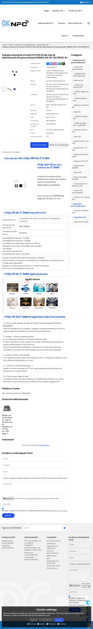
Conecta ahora (41, 145)
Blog (48, 558)
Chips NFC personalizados (25, 45)
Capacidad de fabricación (52, 547)
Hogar (46, 10)
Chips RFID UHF (42, 45)
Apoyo (64, 35)
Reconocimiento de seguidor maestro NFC (33, 549)
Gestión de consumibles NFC (31, 554)
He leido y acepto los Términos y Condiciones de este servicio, (34, 511)
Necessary (32, 624)
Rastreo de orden (53, 566)
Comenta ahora (44, 445)
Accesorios (9, 498)
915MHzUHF (26, 393)
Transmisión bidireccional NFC (31, 558)
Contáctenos (78, 35)
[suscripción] (64, 528)
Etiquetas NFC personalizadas (8, 542)
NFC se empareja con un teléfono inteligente (32, 543)
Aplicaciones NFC (45, 23)
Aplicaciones (52, 556)
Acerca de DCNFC (54, 541)
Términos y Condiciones (58, 511)
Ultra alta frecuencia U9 (11, 393)
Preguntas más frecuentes (53, 562)
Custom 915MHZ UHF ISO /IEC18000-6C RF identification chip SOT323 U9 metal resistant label (57, 74)
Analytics (42, 624)
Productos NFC (75, 10)
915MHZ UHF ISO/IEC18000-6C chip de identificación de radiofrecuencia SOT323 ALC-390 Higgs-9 (7, 424)
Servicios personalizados (52, 552)
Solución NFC (58, 10)
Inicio (5, 45)
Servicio (61, 23)
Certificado (51, 543)
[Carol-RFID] (88, 602)
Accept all (59, 620)
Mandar (8, 515)
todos (11, 45)
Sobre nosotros (75, 23)
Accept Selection (46, 620)
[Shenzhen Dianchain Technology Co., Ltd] (15, 23)
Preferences (52, 624)
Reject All (34, 620)
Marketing (62, 624)
